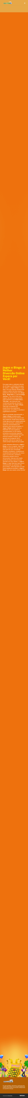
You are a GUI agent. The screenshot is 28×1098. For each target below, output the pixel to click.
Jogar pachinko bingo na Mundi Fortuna (12, 1060)
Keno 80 (9, 326)
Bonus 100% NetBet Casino (13, 1001)
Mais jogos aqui (14, 355)
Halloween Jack (11, 151)
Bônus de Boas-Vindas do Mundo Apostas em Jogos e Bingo (13, 616)
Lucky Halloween (12, 129)
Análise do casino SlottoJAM (14, 741)
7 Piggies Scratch (12, 216)
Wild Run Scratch (12, 260)
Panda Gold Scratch (12, 194)
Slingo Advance (11, 304)
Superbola (10, 348)
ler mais (8, 716)
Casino (13, 713)
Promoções (14, 535)
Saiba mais (8, 62)
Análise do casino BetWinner (10, 772)
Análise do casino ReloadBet (10, 711)
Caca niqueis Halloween (17, 818)
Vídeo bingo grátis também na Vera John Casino (14, 913)
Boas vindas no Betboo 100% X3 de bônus (12, 670)
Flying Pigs (10, 238)
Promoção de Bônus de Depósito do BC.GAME (12, 559)
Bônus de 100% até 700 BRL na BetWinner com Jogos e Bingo (12, 587)
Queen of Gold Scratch (13, 173)
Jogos (5, 820)
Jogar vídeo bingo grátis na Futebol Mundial (13, 1030)
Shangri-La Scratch (12, 282)
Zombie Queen (11, 107)
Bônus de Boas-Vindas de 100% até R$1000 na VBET (14, 489)
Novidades (13, 915)
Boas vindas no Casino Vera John (12, 643)
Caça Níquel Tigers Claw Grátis (13, 942)
